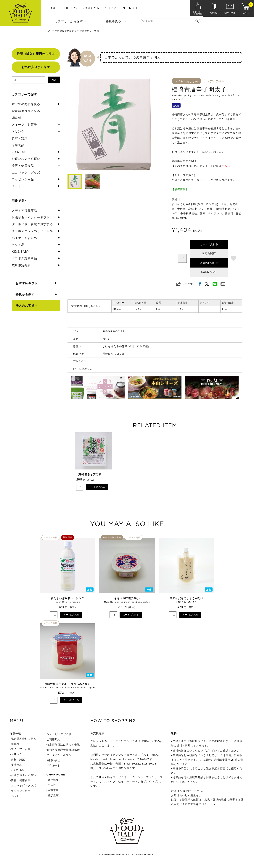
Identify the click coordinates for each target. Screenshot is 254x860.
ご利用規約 (53, 739)
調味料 (16, 117)
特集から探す (25, 294)
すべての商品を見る (26, 104)
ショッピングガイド (59, 734)
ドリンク (18, 131)
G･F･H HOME (55, 774)
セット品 (18, 244)
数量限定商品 (21, 265)
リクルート (53, 765)
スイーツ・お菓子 (24, 124)
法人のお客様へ (27, 305)
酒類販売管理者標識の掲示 (63, 749)
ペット (16, 186)
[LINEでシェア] (215, 284)
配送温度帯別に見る (66, 31)
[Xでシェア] (207, 284)
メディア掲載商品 (24, 210)
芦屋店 (52, 784)
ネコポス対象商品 (24, 258)
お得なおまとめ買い (26, 158)
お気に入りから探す (36, 67)
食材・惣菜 (20, 138)
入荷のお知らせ (209, 262)
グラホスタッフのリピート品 (32, 231)
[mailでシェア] (223, 284)
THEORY (70, 8)
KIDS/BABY (20, 251)
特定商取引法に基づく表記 (63, 744)
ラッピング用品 (23, 179)
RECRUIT (129, 8)
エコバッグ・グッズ (26, 172)
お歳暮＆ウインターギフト (31, 217)
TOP (52, 8)
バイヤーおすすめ (24, 237)
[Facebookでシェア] (200, 284)
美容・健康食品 (23, 165)
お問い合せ (53, 760)
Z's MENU (19, 152)
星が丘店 (53, 795)
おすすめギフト (27, 283)
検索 (54, 79)
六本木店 (53, 790)
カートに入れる (209, 244)
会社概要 (53, 779)
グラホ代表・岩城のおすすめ (32, 224)
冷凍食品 (18, 145)
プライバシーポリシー (60, 755)
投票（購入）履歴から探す (36, 53)
